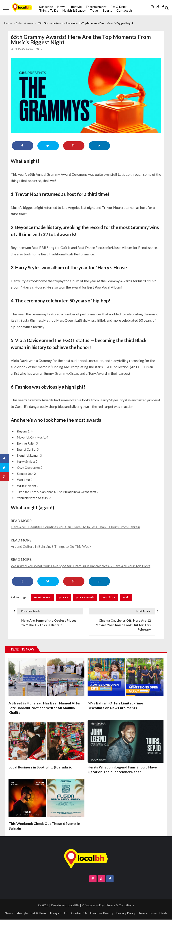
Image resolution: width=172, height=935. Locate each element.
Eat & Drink (119, 7)
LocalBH (73, 905)
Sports (107, 10)
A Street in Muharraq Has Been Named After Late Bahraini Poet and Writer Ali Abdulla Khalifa (45, 708)
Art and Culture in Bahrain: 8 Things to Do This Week (51, 546)
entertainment (42, 597)
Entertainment (96, 7)
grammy (63, 597)
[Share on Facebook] (22, 145)
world (126, 597)
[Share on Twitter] (48, 145)
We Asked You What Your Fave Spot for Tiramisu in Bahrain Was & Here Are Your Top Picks (80, 566)
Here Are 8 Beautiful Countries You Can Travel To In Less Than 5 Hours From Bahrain (75, 527)
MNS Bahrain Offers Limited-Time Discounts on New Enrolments (115, 705)
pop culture (108, 597)
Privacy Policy (125, 913)
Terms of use (147, 913)
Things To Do (48, 10)
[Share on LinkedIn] (99, 145)
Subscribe (46, 7)
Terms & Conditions (120, 905)
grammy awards (85, 597)
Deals (163, 913)
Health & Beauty (74, 10)
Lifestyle (76, 7)
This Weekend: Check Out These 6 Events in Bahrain (44, 825)
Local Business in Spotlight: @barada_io (40, 767)
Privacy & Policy (93, 905)
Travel (94, 10)
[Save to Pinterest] (74, 145)
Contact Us (124, 10)
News (61, 7)
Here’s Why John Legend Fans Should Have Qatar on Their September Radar (122, 769)
